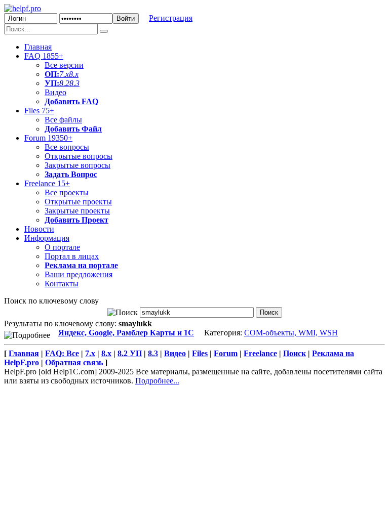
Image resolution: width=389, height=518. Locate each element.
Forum (48, 138)
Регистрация (170, 18)
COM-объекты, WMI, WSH (291, 332)
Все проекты (67, 192)
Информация (46, 238)
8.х (106, 353)
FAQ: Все (62, 353)
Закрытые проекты (77, 210)
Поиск (294, 353)
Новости (39, 229)
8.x (74, 74)
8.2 (64, 83)
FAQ (43, 56)
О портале (62, 247)
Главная (38, 46)
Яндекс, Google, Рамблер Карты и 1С (126, 332)
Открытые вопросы (78, 156)
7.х (64, 74)
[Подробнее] (27, 335)
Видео (55, 92)
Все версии (64, 65)
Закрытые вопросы (77, 165)
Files (39, 110)
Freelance (47, 183)
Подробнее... (157, 380)
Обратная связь (74, 362)
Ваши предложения (78, 274)
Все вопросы (67, 147)
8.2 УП (130, 353)
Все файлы (63, 119)
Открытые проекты (78, 201)
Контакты (62, 283)
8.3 (74, 83)
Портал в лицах (72, 256)
